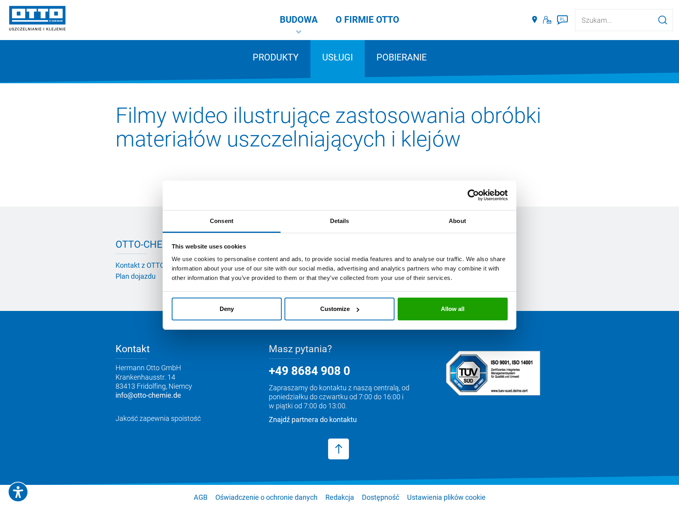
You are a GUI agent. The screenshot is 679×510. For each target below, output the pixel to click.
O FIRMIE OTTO (367, 20)
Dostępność (380, 497)
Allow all (452, 308)
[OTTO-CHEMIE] (37, 19)
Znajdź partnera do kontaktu (313, 419)
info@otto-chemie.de (148, 395)
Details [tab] (339, 221)
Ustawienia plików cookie (446, 497)
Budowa (298, 20)
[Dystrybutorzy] (534, 20)
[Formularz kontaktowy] (547, 20)
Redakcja (339, 497)
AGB (200, 497)
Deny (227, 308)
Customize (335, 308)
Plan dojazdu (136, 276)
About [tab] (457, 221)
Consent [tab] (221, 221)
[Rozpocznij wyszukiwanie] (662, 20)
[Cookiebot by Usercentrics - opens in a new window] (473, 195)
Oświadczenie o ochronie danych (266, 497)
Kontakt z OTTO (140, 265)
